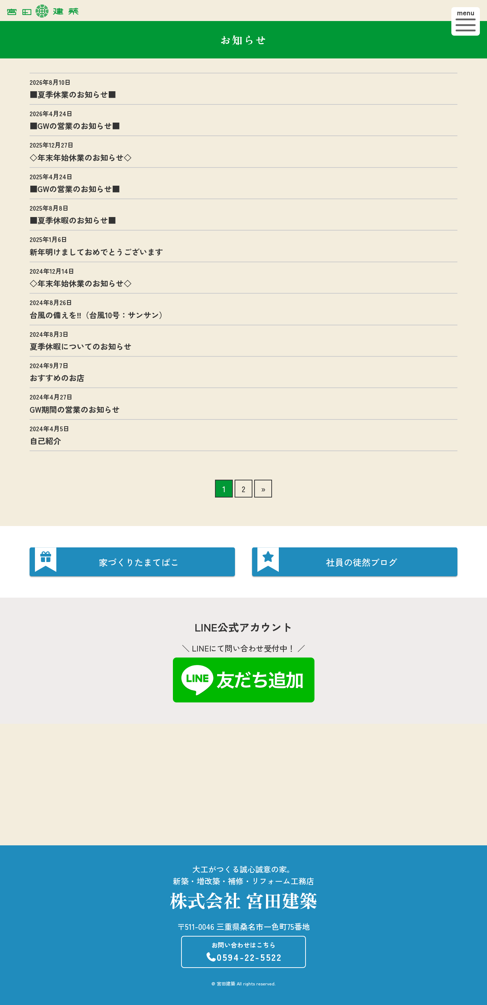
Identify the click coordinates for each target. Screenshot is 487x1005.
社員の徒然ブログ (361, 562)
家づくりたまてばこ (139, 562)
